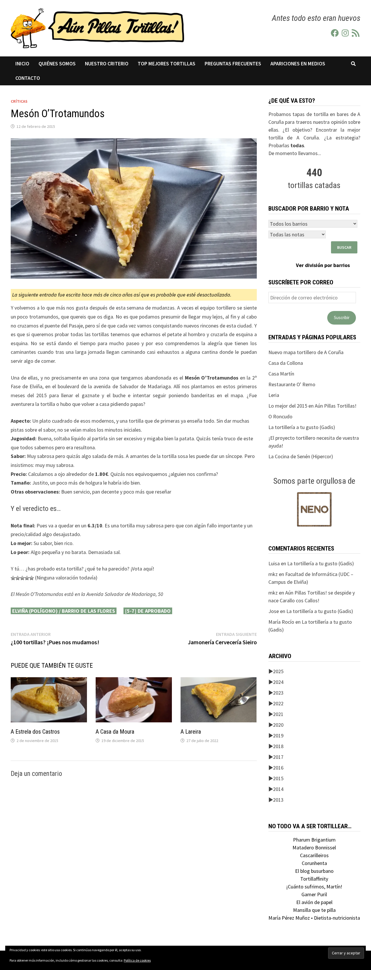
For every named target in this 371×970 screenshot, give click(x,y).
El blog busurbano (314, 871)
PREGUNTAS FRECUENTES (233, 63)
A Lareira (191, 731)
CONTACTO (27, 78)
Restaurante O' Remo (291, 384)
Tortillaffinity (314, 878)
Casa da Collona (285, 363)
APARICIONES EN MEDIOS (297, 63)
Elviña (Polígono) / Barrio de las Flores (63, 611)
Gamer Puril (314, 894)
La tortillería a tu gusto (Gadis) (301, 427)
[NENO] (314, 508)
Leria (273, 395)
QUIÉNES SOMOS (57, 63)
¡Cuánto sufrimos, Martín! (314, 886)
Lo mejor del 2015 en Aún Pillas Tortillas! (312, 405)
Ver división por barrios (323, 265)
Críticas (19, 101)
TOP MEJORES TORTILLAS (166, 63)
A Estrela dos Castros (35, 731)
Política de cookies (137, 960)
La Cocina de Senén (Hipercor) (300, 456)
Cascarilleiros (314, 855)
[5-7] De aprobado (148, 611)
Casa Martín (281, 373)
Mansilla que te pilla (314, 910)
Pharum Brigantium (314, 839)
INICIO (22, 63)
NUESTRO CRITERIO (106, 63)
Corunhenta (314, 863)
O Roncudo (280, 416)
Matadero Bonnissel (314, 847)
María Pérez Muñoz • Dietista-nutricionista (314, 917)
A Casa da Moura (115, 731)
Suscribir (342, 317)
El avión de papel (314, 902)
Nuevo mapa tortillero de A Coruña (305, 352)
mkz (273, 574)
